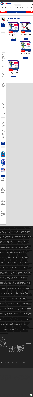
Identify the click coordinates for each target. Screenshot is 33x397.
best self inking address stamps (17, 292)
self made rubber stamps (22, 282)
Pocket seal (17, 318)
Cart (30, 0)
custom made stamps (29, 236)
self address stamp (2, 246)
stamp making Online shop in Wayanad (25, 251)
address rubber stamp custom (24, 292)
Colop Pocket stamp (13, 318)
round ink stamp (24, 262)
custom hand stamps (21, 258)
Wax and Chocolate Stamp (3, 137)
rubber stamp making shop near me (10, 304)
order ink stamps (14, 287)
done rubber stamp (7, 277)
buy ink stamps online (18, 278)
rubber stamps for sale (8, 247)
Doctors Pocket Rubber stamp (7, 319)
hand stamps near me (27, 314)
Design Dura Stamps (3, 54)
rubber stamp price (2, 232)
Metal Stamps (30, 7)
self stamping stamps (22, 268)
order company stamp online (3, 272)
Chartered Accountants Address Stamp (13, 329)
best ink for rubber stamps (23, 283)
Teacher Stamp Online (16, 324)
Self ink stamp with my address (25, 320)
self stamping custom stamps (10, 284)
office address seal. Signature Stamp (3, 193)
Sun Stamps (3, 127)
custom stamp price (2, 293)
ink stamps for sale (22, 288)
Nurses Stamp (30, 319)
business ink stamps (20, 272)
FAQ (19, 9)
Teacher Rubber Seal (2, 325)
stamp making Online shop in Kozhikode (23, 252)
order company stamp (13, 273)
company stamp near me (23, 304)
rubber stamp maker (22, 227)
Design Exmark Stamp (3, 56)
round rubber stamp (12, 231)
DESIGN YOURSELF (15, 9)
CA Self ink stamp (2, 324)
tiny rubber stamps (22, 277)
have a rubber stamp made (19, 293)
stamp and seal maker (26, 257)
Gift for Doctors (2, 319)
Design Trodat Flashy (3, 66)
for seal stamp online (13, 257)
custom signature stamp (13, 241)
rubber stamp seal (17, 231)
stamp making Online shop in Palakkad (23, 256)
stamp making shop (2, 251)
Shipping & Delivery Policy (29, 342)
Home (1, 14)
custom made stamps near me (29, 313)
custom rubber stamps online (19, 257)
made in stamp (11, 277)
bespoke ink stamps (9, 299)
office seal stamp (2, 241)
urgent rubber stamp (13, 237)
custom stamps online (7, 232)
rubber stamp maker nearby (10, 261)
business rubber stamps (25, 242)
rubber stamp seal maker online (15, 268)
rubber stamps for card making (29, 237)
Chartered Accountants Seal (3, 328)
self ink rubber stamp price (3, 258)
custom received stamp (16, 284)
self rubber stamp (21, 261)
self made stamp (2, 282)
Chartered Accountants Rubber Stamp (11, 328)
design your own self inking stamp (26, 293)
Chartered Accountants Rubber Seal (20, 328)
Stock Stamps (26, 7)
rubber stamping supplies (3, 248)
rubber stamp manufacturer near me (16, 303)
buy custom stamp (19, 262)
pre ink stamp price (13, 246)
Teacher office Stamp (24, 325)
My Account (24, 0)
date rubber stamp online (28, 268)
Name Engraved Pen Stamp (3, 84)
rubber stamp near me (22, 299)
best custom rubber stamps (3, 292)
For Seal (3, 189)
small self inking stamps (16, 261)
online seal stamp (18, 247)
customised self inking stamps (14, 267)
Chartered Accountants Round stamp (23, 330)
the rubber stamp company (10, 263)
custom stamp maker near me (23, 309)
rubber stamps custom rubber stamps (21, 294)
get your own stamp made (12, 278)
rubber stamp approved (13, 242)
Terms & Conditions (28, 343)
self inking (20, 236)
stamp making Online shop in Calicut (4, 253)
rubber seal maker (13, 247)
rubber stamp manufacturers (7, 237)
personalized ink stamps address (16, 299)
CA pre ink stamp (6, 324)
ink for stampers (24, 267)
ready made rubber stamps (24, 247)
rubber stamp (2, 211)
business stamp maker (14, 262)
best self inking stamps (2, 262)
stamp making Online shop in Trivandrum (13, 252)
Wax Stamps (3, 139)
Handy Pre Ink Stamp (8, 318)
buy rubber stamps (29, 246)
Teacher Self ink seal (13, 325)
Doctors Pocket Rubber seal (14, 319)
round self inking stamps (27, 232)
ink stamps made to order (18, 298)
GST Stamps (3, 78)
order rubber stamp (2, 247)
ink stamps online (19, 241)
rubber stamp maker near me (29, 299)
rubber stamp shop (2, 231)
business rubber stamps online (3, 289)
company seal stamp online (25, 241)
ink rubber (22, 232)
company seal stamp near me (15, 308)
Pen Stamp (11, 7)
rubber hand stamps (8, 273)
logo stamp (2, 191)
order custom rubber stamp (16, 282)
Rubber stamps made (30, 272)
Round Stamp (21, 7)
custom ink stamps (23, 237)
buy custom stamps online (3, 288)
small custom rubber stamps (3, 299)
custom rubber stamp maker (3, 268)
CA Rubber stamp (26, 323)
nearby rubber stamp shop (8, 236)
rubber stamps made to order (14, 272)
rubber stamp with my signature (3, 323)
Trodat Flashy (3, 131)
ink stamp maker (18, 237)
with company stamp (18, 289)
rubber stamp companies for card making (4, 294)
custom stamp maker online (10, 248)
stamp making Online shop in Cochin (4, 252)
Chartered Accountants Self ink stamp (28, 328)
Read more (25, 38)
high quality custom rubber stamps (8, 282)
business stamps (7, 231)
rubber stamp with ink (8, 262)
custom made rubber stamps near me (20, 314)
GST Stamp (3, 190)
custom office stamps (2, 273)
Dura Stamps (3, 74)
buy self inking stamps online (3, 263)
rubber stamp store (27, 227)
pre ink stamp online (2, 236)
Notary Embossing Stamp (18, 323)
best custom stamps (30, 289)
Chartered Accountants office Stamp (22, 329)
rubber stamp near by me (16, 309)
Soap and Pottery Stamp (3, 122)
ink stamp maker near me (3, 308)
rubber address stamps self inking (11, 289)
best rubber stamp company (28, 284)
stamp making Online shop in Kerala (16, 251)
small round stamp (19, 273)
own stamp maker (2, 277)
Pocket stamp (2, 202)
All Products (2, 7)
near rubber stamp (8, 242)
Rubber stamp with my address (18, 320)
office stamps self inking (27, 288)
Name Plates (3, 85)
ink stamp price (19, 267)
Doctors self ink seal (26, 319)
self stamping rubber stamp (29, 282)
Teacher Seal (20, 324)
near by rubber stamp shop (19, 242)
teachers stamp (3, 221)
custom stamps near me (17, 304)
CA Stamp (23, 323)
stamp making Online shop (8, 251)
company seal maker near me (3, 303)
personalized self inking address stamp (4, 278)
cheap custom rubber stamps (13, 294)
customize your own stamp (3, 287)
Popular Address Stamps (3, 103)
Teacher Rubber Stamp (25, 324)
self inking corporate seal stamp (15, 288)
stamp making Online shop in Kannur (13, 253)
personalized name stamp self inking (12, 314)
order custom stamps (9, 258)
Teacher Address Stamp (18, 325)
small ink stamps (26, 261)
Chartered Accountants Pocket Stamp (4, 330)
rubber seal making (27, 248)
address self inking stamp (24, 278)
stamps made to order (29, 267)
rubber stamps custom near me (3, 314)
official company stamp (15, 258)
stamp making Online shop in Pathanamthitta (5, 257)
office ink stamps (22, 284)
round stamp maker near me (28, 308)
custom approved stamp (16, 277)
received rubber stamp (22, 248)
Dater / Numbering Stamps (3, 47)
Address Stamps (16, 7)
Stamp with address (12, 320)
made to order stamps (2, 283)
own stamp (9, 272)
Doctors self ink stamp (20, 319)
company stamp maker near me (24, 303)
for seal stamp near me (10, 309)
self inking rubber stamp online (21, 263)
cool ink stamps (25, 272)
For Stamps (3, 77)
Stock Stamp (3, 124)
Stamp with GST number (6, 320)
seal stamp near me (10, 303)
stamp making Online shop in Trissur (21, 253)
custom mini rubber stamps (24, 289)
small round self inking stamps (26, 287)
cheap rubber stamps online (9, 283)
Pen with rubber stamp (21, 318)
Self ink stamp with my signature (11, 323)
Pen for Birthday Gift (30, 318)
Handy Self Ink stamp (2, 318)
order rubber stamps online (15, 236)
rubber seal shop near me (21, 308)
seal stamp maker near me (3, 304)
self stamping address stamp (16, 283)
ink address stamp (28, 283)
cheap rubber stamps (2, 242)
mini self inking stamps (24, 273)
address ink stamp (9, 268)
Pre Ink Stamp (2, 209)
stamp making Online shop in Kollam (4, 256)
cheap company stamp (8, 293)
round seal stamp (22, 231)
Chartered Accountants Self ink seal (4, 329)
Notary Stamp (3, 87)
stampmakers (15, 263)
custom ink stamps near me (3, 313)
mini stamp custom (9, 287)
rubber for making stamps (3, 261)
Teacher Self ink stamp (8, 325)
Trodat (3, 67)
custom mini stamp (9, 288)
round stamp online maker (28, 263)
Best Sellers (3, 35)
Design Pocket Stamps (3, 61)
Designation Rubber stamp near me (4, 333)
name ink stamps (15, 313)
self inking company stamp (19, 287)
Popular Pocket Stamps (3, 105)
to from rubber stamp (24, 298)
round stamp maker (13, 232)
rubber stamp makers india (11, 227)
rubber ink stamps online (28, 294)
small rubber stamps (7, 246)
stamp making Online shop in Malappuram (13, 256)
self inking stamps (17, 227)
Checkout (28, 0)
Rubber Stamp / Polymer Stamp (3, 114)
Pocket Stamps (7, 7)
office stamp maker (2, 267)
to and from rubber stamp (10, 292)
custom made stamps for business (4, 298)
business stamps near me (9, 313)
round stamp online (24, 236)
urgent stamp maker (18, 246)
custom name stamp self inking (21, 313)
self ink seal (1, 237)
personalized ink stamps (23, 246)
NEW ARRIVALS (3, 86)
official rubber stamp (7, 267)
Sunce (2, 128)
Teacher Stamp (11, 324)
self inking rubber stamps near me (3, 309)
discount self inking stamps (11, 298)
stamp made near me (9, 308)
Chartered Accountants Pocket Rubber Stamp (14, 330)
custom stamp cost (13, 293)
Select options (13, 39)
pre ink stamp (6, 227)
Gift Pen (26, 318)
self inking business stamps (3, 284)
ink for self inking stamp (7, 241)
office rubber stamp (18, 232)
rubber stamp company (27, 231)
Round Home (3, 111)
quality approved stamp (16, 248)
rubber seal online (26, 258)
